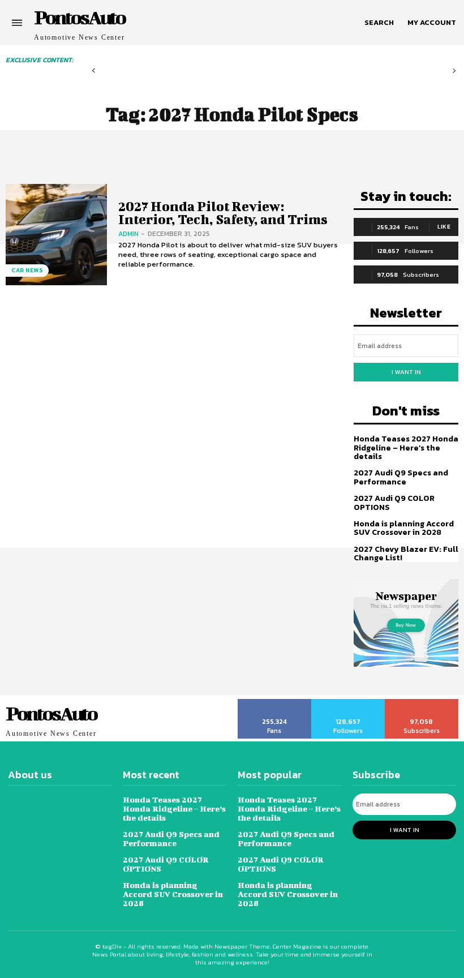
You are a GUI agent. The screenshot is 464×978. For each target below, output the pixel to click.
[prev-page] (94, 71)
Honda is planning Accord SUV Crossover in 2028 (404, 528)
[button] (379, 22)
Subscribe (421, 702)
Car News (27, 270)
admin (128, 234)
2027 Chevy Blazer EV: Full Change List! (406, 553)
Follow (348, 702)
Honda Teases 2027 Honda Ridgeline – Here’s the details (406, 447)
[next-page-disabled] (454, 71)
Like (443, 226)
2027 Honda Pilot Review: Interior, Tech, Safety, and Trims (223, 212)
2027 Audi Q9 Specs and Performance (401, 477)
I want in (406, 371)
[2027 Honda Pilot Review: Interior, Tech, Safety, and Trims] (56, 234)
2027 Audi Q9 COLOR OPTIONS (394, 502)
